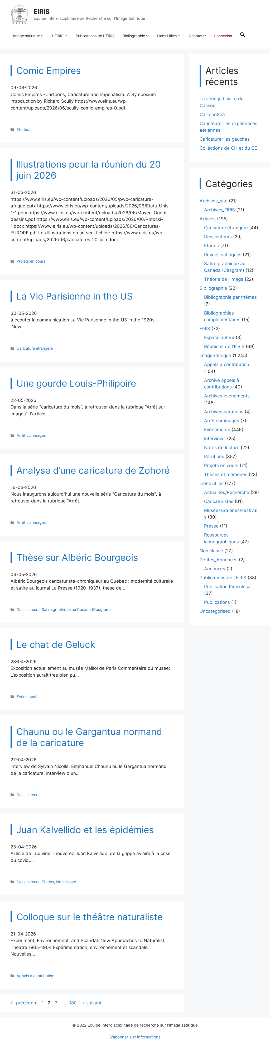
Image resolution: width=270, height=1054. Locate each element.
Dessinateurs (28, 609)
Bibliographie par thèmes (230, 297)
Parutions (214, 456)
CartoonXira (212, 114)
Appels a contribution (35, 976)
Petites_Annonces (219, 559)
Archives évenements (227, 395)
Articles (208, 218)
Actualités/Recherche (226, 492)
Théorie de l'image (223, 279)
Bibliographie (134, 36)
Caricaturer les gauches (225, 139)
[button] (242, 36)
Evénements (27, 696)
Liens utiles (212, 483)
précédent (24, 1002)
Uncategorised (215, 611)
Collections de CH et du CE (228, 148)
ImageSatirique (215, 355)
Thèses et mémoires (225, 474)
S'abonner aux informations (135, 1036)
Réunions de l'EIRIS (224, 346)
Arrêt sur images (31, 435)
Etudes (23, 129)
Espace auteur (219, 337)
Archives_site (214, 200)
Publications (217, 602)
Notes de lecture (221, 447)
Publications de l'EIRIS (223, 577)
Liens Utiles (167, 36)
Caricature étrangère (35, 348)
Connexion (223, 36)
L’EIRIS (58, 36)
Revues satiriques (223, 254)
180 (73, 1002)
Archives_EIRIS (219, 209)
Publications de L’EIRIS (95, 36)
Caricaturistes (218, 501)
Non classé (66, 882)
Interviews (215, 438)
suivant (91, 1002)
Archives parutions (223, 411)
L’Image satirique (25, 36)
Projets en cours (31, 261)
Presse (211, 526)
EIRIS (41, 12)
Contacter (197, 36)
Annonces (214, 568)
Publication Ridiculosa (227, 586)
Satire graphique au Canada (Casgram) (76, 609)
